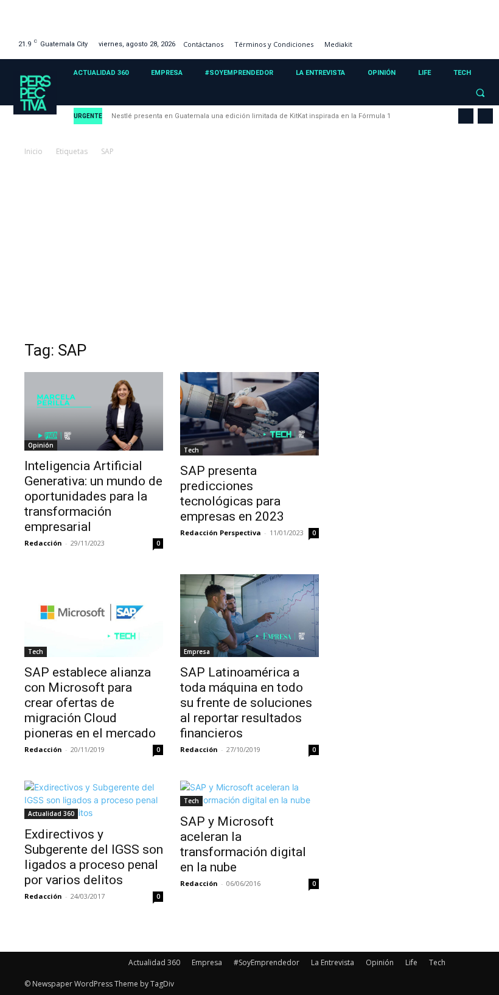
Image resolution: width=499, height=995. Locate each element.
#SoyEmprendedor (266, 962)
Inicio (33, 151)
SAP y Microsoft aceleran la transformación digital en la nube (243, 844)
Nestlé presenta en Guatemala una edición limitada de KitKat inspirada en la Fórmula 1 (251, 116)
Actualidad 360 (51, 813)
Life (411, 962)
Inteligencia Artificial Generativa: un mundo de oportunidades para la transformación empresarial (93, 496)
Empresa (197, 651)
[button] (480, 93)
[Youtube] (482, 39)
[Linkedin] (451, 39)
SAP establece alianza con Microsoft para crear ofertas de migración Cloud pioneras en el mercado (90, 702)
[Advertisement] (249, 249)
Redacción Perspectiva (220, 532)
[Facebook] (421, 39)
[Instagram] (436, 39)
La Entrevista (332, 962)
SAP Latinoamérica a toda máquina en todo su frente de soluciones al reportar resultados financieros (246, 702)
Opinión (41, 445)
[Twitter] (467, 39)
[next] (485, 116)
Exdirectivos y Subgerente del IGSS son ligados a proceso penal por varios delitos (93, 857)
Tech (191, 450)
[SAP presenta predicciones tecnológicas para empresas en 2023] (249, 413)
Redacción (43, 542)
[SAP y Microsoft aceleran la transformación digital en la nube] (249, 793)
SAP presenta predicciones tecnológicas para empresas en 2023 (232, 493)
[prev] (465, 116)
